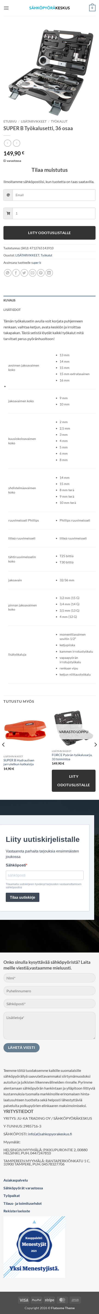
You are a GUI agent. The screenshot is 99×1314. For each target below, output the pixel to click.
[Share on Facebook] (16, 273)
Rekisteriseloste (16, 1211)
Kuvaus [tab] (9, 300)
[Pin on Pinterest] (41, 273)
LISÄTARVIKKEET (34, 121)
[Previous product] (16, 143)
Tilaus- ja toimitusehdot (22, 1203)
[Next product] (7, 143)
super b (36, 262)
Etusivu (10, 121)
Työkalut (59, 121)
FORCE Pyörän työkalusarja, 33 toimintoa (72, 757)
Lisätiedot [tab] (12, 310)
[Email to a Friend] (32, 273)
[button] (6, 8)
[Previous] (3, 754)
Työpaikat (11, 1195)
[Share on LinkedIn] (49, 273)
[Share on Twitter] (24, 273)
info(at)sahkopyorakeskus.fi (50, 1134)
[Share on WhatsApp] (8, 273)
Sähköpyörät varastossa (23, 1188)
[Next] (95, 754)
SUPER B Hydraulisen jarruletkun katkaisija (18, 762)
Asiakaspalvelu (15, 1180)
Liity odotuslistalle (49, 233)
